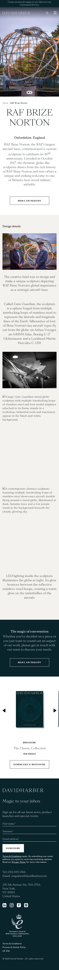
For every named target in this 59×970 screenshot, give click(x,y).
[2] (30, 92)
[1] (28, 92)
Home (5, 103)
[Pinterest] (26, 905)
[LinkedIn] (4, 905)
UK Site (6, 950)
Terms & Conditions (11, 856)
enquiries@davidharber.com (29, 876)
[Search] (47, 13)
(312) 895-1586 (17, 872)
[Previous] (3, 711)
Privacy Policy (19, 862)
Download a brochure (29, 764)
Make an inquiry (29, 200)
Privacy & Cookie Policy (14, 947)
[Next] (55, 711)
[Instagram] (12, 905)
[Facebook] (19, 905)
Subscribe (13, 848)
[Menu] (55, 13)
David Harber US (16, 13)
